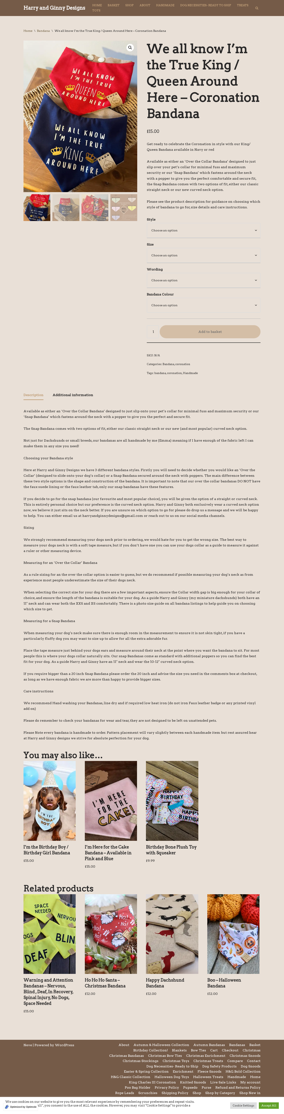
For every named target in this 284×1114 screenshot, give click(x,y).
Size (150, 244)
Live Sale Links (223, 1082)
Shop (129, 5)
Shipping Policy (175, 1093)
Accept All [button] (268, 1105)
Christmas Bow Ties (165, 1056)
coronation (182, 364)
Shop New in (250, 1093)
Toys (96, 10)
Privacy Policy (167, 1087)
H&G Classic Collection (130, 1077)
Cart (214, 1050)
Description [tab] (33, 395)
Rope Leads (124, 1093)
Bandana (43, 30)
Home (97, 5)
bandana (160, 373)
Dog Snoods (251, 1066)
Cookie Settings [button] (243, 1105)
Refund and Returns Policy (238, 1087)
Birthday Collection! (150, 1050)
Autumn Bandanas (209, 1045)
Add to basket (210, 332)
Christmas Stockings (140, 1061)
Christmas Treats (208, 1061)
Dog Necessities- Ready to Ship (205, 5)
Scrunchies (147, 1093)
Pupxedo (190, 1087)
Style (151, 219)
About (145, 5)
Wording (155, 269)
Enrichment (183, 1071)
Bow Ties (198, 1050)
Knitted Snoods (193, 1082)
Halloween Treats (208, 1077)
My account (250, 1082)
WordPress (64, 1045)
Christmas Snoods (245, 1056)
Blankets (179, 1050)
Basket (114, 5)
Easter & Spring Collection (146, 1071)
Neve (27, 1045)
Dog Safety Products (219, 1066)
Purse (206, 1087)
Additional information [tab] (73, 395)
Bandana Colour (160, 294)
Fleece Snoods (209, 1071)
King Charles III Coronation (152, 1082)
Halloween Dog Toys (171, 1077)
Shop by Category (220, 1093)
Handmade (165, 5)
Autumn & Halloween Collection (161, 1045)
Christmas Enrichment (205, 1056)
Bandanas (237, 1045)
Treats (242, 5)
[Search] (256, 8)
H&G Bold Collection (243, 1071)
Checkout (230, 1050)
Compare (235, 1061)
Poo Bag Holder (138, 1087)
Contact (254, 1061)
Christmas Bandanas (126, 1056)
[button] (130, 47)
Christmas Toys (176, 1061)
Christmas (252, 1050)
